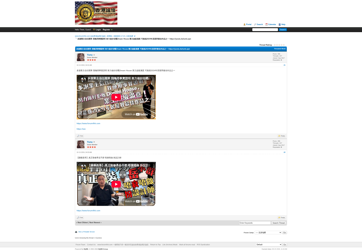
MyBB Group (103, 249)
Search (260, 24)
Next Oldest (83, 222)
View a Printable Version (86, 232)
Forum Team (80, 245)
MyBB (86, 249)
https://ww (81, 129)
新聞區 (109, 36)
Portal (248, 24)
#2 (284, 152)
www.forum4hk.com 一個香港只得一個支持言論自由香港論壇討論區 (122, 245)
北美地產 (129, 36)
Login (98, 30)
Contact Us (91, 245)
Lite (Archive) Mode (169, 245)
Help (283, 24)
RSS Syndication (203, 245)
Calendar (272, 24)
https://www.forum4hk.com (88, 123)
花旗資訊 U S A (119, 36)
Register (106, 30)
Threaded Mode (280, 49)
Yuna (89, 55)
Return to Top (155, 245)
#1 (284, 65)
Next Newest (94, 222)
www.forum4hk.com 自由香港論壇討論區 (90, 36)
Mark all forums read (187, 245)
